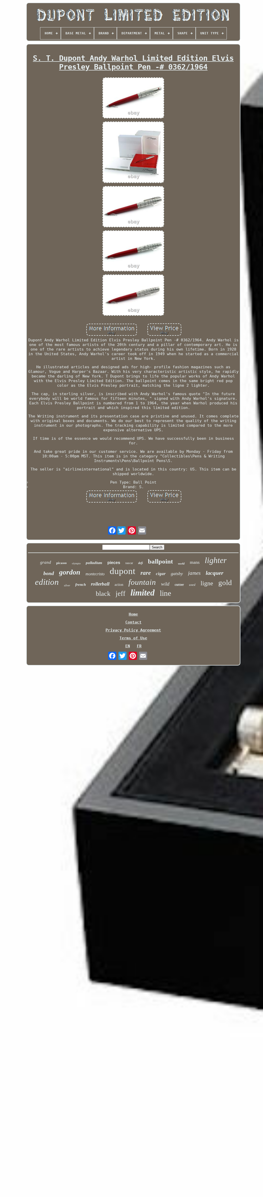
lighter (216, 560)
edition (47, 582)
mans (195, 562)
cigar (161, 573)
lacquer (214, 573)
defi (140, 563)
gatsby (177, 573)
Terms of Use (133, 638)
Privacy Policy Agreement (133, 630)
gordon (69, 572)
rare (145, 573)
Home (133, 614)
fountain (142, 582)
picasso (61, 563)
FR (139, 646)
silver (67, 585)
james (194, 573)
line (165, 593)
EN (127, 646)
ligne (207, 583)
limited (142, 592)
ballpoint (160, 561)
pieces (113, 562)
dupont (122, 571)
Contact (133, 622)
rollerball (100, 584)
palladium (94, 563)
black (103, 593)
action (119, 585)
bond (48, 573)
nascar (129, 563)
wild (165, 584)
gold (225, 582)
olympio (76, 563)
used (192, 585)
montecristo (95, 574)
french (80, 584)
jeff (120, 593)
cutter (179, 585)
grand (45, 562)
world (181, 563)
